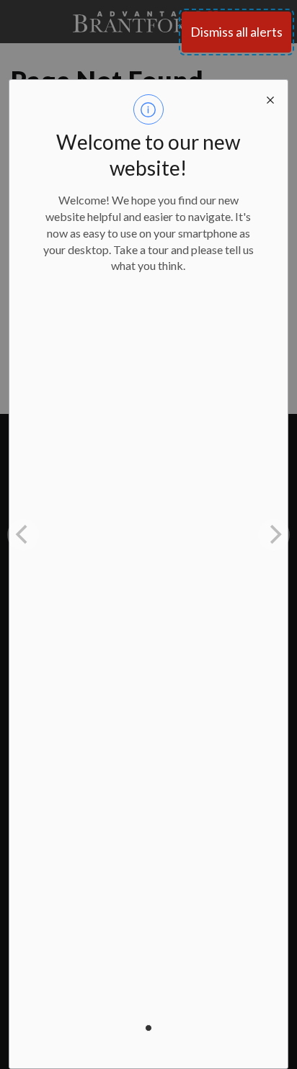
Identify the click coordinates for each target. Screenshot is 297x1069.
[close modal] (270, 97)
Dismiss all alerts (236, 32)
